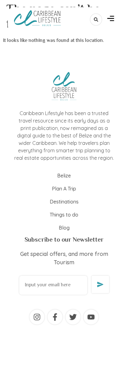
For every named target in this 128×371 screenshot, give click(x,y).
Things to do (64, 215)
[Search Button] (96, 19)
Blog (64, 228)
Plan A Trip (64, 189)
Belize (64, 175)
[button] (111, 19)
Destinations (64, 202)
